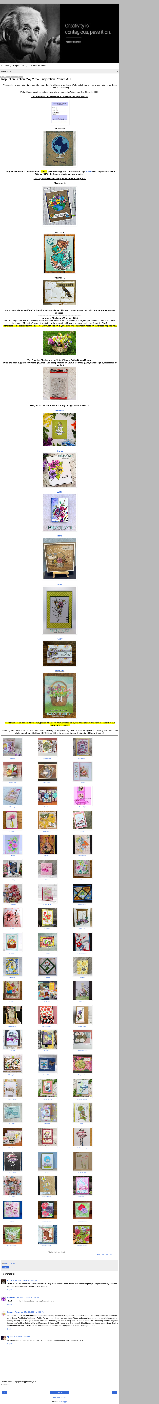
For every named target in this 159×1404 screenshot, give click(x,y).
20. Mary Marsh (47, 904)
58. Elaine (12, 1221)
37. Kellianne (12, 1050)
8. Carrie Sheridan (47, 807)
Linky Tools (100, 1254)
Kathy (59, 639)
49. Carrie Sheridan (12, 1148)
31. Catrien (12, 1001)
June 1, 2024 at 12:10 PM (20, 1337)
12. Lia (82, 831)
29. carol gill (47, 977)
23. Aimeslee (47, 928)
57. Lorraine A (82, 1196)
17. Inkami (47, 880)
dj (8, 1337)
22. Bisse (12, 928)
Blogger (64, 1402)
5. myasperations (47, 782)
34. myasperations (12, 1026)
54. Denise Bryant (82, 1172)
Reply (9, 1290)
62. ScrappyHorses (46, 1245)
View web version (59, 1397)
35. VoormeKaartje (46, 1026)
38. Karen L (47, 1050)
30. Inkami (82, 977)
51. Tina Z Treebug (82, 1148)
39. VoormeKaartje (82, 1050)
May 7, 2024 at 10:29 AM (27, 1280)
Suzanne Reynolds (15, 1312)
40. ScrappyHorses (11, 1075)
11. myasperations (47, 831)
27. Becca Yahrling (82, 953)
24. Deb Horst (82, 928)
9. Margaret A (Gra (82, 807)
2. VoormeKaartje (47, 758)
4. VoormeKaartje (12, 782)
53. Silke (47, 1172)
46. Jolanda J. (12, 1123)
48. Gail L (82, 1123)
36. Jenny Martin (82, 1026)
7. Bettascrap (12, 807)
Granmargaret (13, 1297)
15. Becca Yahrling (82, 855)
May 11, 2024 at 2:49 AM (29, 1297)
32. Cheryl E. (47, 1001)
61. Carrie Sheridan (12, 1245)
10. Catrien (12, 831)
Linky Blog (109, 1254)
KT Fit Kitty (12, 1280)
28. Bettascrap (12, 977)
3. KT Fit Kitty (82, 758)
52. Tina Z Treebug (12, 1172)
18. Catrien (82, 880)
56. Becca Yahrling (46, 1196)
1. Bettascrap (12, 758)
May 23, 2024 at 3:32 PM (34, 1312)
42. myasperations (82, 1075)
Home (60, 1392)
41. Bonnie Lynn (47, 1075)
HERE (89, 171)
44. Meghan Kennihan (47, 1099)
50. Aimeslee (47, 1148)
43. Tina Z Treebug (12, 1099)
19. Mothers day (12, 904)
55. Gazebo (12, 1196)
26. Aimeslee (47, 953)
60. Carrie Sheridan (82, 1221)
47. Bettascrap (47, 1123)
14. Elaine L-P (47, 855)
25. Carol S (12, 953)
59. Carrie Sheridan (47, 1221)
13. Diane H (12, 855)
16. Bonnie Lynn (12, 880)
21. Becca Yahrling (82, 904)
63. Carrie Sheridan (82, 1245)
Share (5, 1267)
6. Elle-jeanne (82, 782)
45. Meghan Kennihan (82, 1099)
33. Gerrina (82, 1001)
